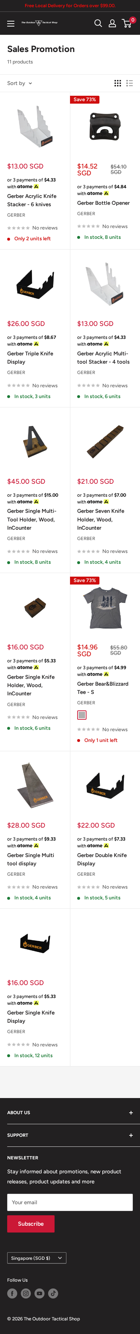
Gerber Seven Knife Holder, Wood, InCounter (100, 519)
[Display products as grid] (118, 83)
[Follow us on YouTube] (39, 1293)
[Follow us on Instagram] (26, 1293)
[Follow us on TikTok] (53, 1293)
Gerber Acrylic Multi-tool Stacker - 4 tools (103, 357)
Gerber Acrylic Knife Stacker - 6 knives (31, 200)
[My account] (112, 23)
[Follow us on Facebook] (12, 1293)
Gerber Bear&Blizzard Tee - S (103, 688)
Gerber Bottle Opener (103, 203)
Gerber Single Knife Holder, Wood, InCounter (31, 685)
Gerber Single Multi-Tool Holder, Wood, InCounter (31, 519)
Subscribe (31, 1223)
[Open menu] (10, 24)
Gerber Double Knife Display (102, 859)
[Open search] (98, 23)
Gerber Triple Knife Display (30, 357)
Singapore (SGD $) (30, 1258)
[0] (126, 23)
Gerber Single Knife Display (31, 1016)
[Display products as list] (129, 83)
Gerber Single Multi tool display (30, 859)
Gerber (16, 215)
